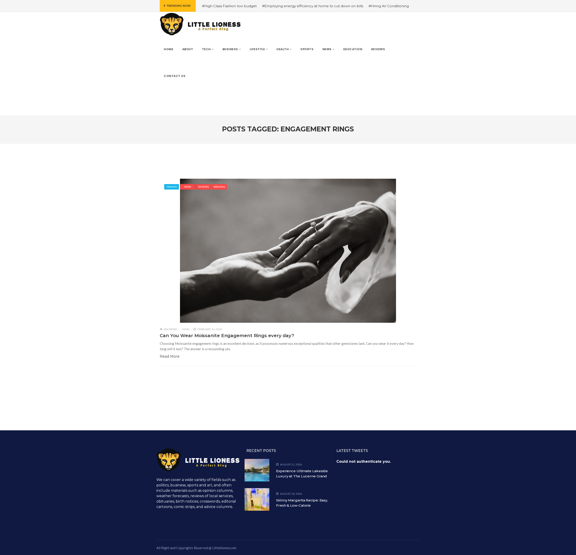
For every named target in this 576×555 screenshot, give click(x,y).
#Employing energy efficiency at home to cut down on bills (312, 6)
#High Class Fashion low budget (229, 6)
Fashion (171, 186)
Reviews (203, 186)
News (187, 186)
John (185, 329)
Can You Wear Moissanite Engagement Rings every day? (227, 335)
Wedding (219, 186)
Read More (170, 356)
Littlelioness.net (224, 548)
